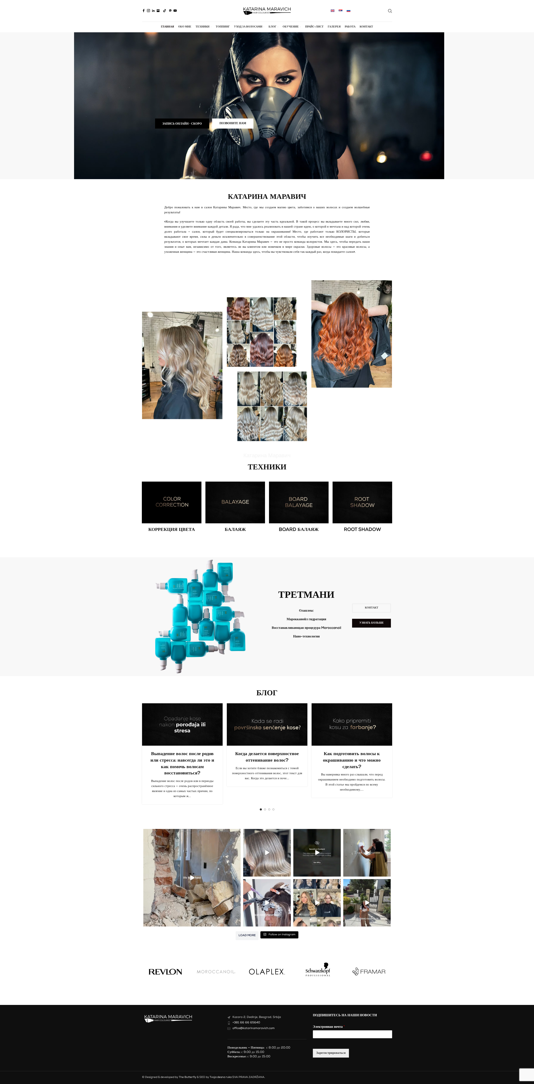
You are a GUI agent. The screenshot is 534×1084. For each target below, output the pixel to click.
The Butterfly (187, 1077)
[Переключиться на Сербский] (341, 11)
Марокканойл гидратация (306, 619)
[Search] (390, 11)
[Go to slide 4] (273, 809)
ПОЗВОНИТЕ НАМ (232, 123)
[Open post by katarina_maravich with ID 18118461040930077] (267, 852)
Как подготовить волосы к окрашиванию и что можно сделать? (352, 760)
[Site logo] (267, 10)
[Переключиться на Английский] (333, 11)
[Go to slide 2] (265, 809)
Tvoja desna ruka (221, 1077)
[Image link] (172, 502)
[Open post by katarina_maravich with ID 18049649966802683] (317, 852)
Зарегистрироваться (331, 1053)
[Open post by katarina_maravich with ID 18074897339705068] (317, 902)
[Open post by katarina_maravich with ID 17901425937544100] (367, 852)
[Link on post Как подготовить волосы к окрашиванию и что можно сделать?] (352, 724)
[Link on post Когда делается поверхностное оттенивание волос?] (267, 724)
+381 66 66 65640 (246, 1022)
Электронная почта (329, 1027)
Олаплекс (306, 611)
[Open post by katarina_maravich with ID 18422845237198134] (267, 902)
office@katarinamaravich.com (253, 1028)
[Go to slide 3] (269, 809)
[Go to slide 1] (261, 809)
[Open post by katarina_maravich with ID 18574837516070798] (367, 902)
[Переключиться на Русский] (349, 11)
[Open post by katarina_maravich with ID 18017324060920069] (192, 877)
